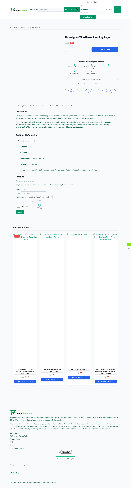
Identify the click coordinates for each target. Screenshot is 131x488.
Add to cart (104, 49)
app (81, 90)
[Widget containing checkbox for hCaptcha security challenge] (29, 206)
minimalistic (78, 92)
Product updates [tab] (67, 106)
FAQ (11, 442)
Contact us (14, 433)
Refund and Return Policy (19, 436)
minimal (71, 92)
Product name (21, 197)
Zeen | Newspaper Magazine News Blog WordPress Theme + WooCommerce (105, 371)
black (93, 90)
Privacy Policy (15, 439)
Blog (11, 445)
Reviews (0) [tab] (54, 106)
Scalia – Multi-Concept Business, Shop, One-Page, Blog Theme (25, 371)
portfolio (90, 92)
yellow (113, 92)
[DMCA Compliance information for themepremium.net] (65, 452)
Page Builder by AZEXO (79, 369)
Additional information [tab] (37, 106)
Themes (73, 90)
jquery (103, 90)
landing (108, 90)
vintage (108, 92)
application (87, 90)
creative (98, 90)
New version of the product (26, 201)
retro (103, 92)
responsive (97, 92)
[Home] (10, 27)
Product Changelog (17, 448)
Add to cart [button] (22, 381)
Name (18, 189)
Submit (20, 212)
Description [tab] (22, 106)
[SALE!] (52, 300)
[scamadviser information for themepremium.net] (65, 465)
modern (85, 92)
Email (18, 193)
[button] (92, 6)
